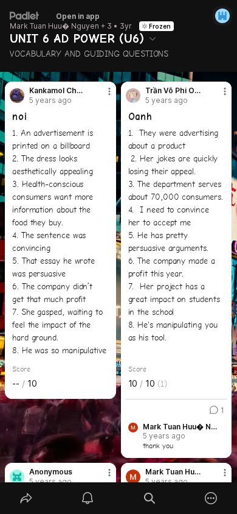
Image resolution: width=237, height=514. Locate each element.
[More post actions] (101, 96)
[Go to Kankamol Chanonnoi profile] (17, 95)
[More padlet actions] (211, 498)
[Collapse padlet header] (152, 38)
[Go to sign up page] (222, 16)
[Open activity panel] (88, 498)
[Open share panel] (26, 498)
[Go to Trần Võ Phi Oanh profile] (133, 95)
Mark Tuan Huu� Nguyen (54, 26)
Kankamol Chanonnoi (57, 90)
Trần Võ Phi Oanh (173, 90)
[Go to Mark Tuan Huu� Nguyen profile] (133, 477)
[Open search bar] (149, 498)
